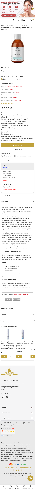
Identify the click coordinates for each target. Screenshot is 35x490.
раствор (11, 89)
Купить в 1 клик (17, 149)
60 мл (4, 79)
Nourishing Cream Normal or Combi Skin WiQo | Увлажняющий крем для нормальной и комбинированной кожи (7, 346)
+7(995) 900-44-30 (9, 380)
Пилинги (24, 26)
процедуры (13, 95)
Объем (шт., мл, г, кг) (7, 76)
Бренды (11, 26)
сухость (15, 97)
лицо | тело (17, 100)
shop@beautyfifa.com (10, 386)
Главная (3, 26)
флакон (19, 79)
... (17, 25)
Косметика (16, 299)
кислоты (16, 92)
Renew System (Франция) (14, 87)
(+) (8, 119)
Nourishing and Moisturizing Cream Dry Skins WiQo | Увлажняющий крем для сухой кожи (22, 345)
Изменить (6, 167)
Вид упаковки (19, 76)
